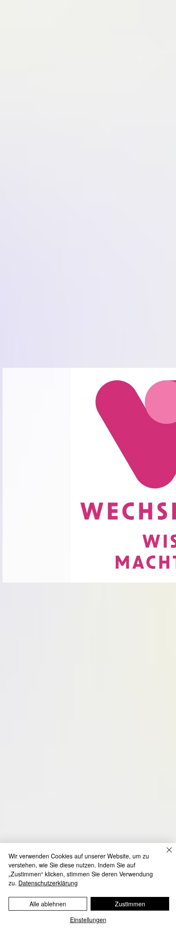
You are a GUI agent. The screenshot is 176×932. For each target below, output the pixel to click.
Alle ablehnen (47, 903)
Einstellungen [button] (88, 919)
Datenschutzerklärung (48, 883)
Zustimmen (130, 903)
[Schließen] (164, 855)
